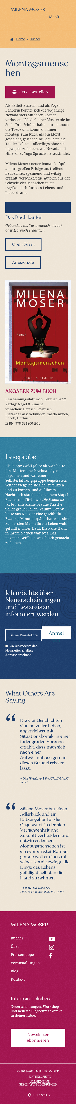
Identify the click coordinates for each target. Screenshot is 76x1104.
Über (15, 946)
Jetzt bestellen (34, 92)
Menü (54, 17)
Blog (14, 970)
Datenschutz (40, 1077)
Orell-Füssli (23, 244)
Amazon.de (23, 263)
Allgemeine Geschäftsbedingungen (38, 1082)
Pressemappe (22, 954)
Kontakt (18, 979)
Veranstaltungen (25, 962)
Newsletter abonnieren (38, 1038)
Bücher (17, 938)
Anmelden (56, 635)
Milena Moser (28, 9)
